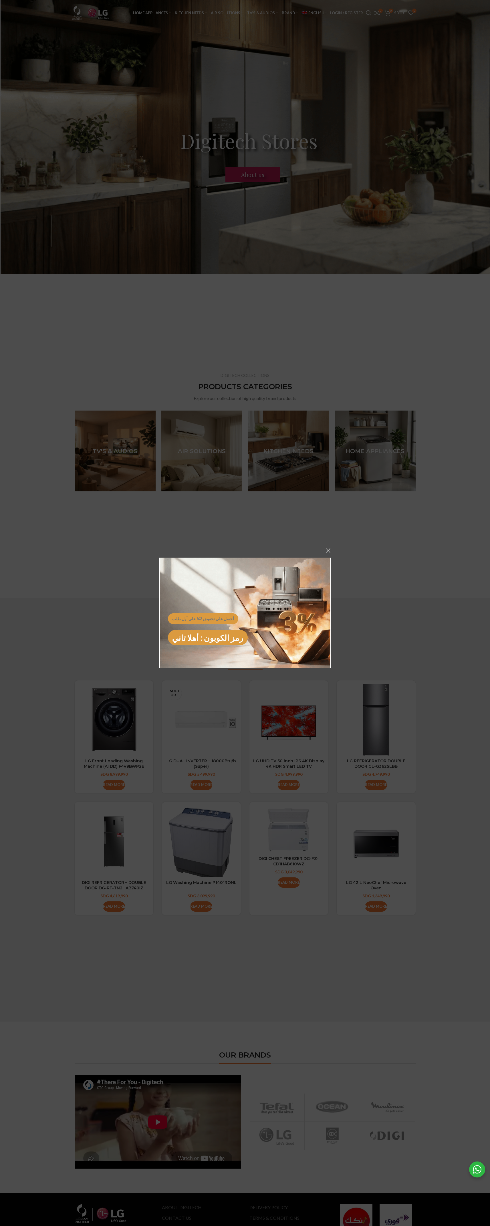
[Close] (328, 550)
